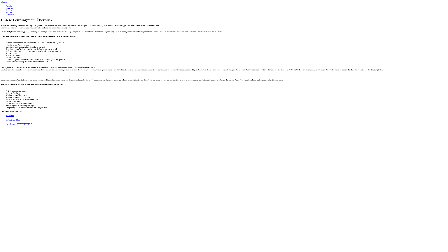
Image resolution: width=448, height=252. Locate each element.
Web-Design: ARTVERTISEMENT (19, 124)
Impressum (10, 116)
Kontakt (9, 6)
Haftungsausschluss (13, 120)
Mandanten (10, 12)
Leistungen (10, 14)
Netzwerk (9, 8)
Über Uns (9, 10)
